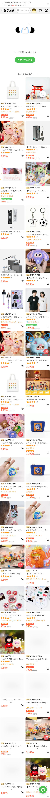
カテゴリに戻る (25, 59)
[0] (40, 10)
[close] (2, 3)
